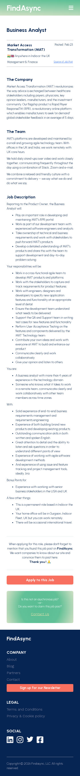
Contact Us (40, 614)
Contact (13, 679)
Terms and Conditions (24, 709)
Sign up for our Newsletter (40, 688)
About (12, 659)
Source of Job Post (63, 61)
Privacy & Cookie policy (26, 716)
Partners (13, 673)
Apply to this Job (40, 580)
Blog (10, 666)
